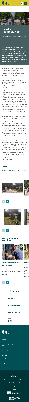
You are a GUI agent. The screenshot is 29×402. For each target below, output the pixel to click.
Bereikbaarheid (5, 363)
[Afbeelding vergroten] (12, 188)
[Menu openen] (25, 3)
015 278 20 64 (5, 350)
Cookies (14, 389)
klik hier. (14, 163)
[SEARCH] (22, 3)
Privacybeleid (14, 386)
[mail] (11, 320)
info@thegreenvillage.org (14, 305)
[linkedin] (8, 321)
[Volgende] (7, 201)
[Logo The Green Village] (5, 3)
